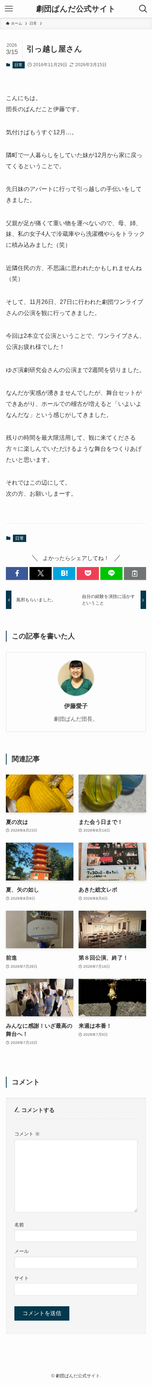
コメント (27, 1134)
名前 (19, 1225)
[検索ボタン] (143, 9)
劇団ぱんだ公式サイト (76, 9)
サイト (21, 1278)
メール (21, 1251)
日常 (18, 65)
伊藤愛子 (76, 705)
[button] (17, 573)
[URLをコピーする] (135, 573)
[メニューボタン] (9, 9)
